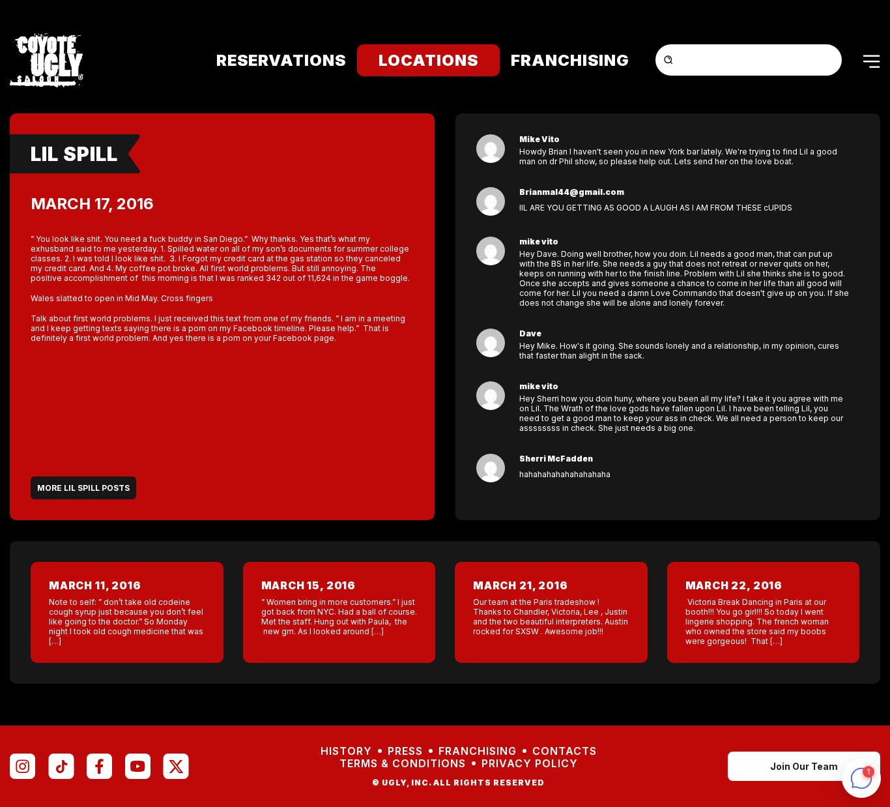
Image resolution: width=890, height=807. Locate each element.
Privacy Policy (529, 763)
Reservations (281, 60)
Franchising (570, 60)
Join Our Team (804, 766)
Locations (428, 60)
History (346, 751)
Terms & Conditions (402, 763)
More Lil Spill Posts (83, 488)
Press (405, 751)
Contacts (564, 751)
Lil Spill (74, 154)
